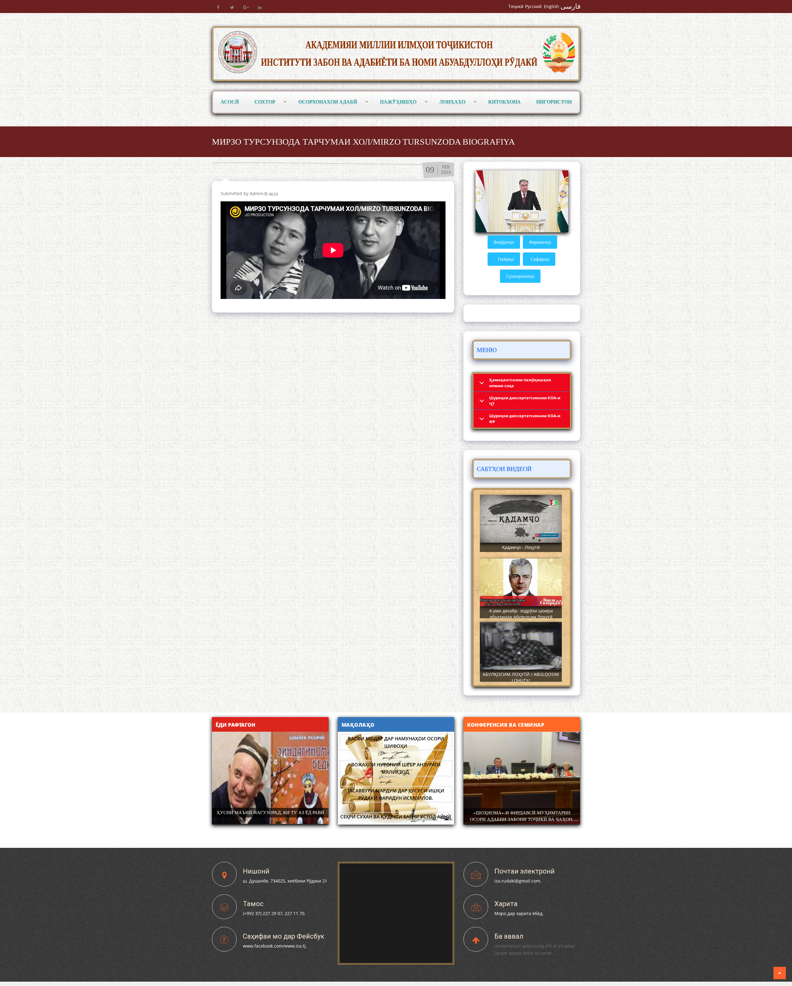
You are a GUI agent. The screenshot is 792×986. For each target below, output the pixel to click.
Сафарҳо (540, 259)
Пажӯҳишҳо (394, 102)
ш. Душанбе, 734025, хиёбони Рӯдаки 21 (285, 881)
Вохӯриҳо (504, 242)
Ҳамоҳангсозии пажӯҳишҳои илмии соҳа (520, 382)
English (551, 6)
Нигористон (554, 101)
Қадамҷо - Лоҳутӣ (521, 547)
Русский (533, 6)
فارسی (571, 6)
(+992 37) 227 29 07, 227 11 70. (274, 913)
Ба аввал (508, 936)
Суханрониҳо (520, 276)
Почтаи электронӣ (524, 871)
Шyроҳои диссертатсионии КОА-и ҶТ (524, 400)
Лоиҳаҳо (448, 102)
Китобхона (504, 101)
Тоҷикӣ (515, 6)
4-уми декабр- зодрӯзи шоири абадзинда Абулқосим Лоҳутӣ (521, 614)
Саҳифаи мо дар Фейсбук (283, 936)
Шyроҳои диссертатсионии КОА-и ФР (524, 418)
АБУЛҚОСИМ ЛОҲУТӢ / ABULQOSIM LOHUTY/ (521, 677)
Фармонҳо (540, 242)
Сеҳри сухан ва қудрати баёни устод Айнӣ (395, 790)
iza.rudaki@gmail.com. (517, 881)
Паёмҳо (506, 259)
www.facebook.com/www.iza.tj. (275, 946)
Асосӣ (230, 101)
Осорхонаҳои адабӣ (324, 102)
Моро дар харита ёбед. (519, 913)
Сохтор (261, 102)
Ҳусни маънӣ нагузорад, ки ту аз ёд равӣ (270, 812)
